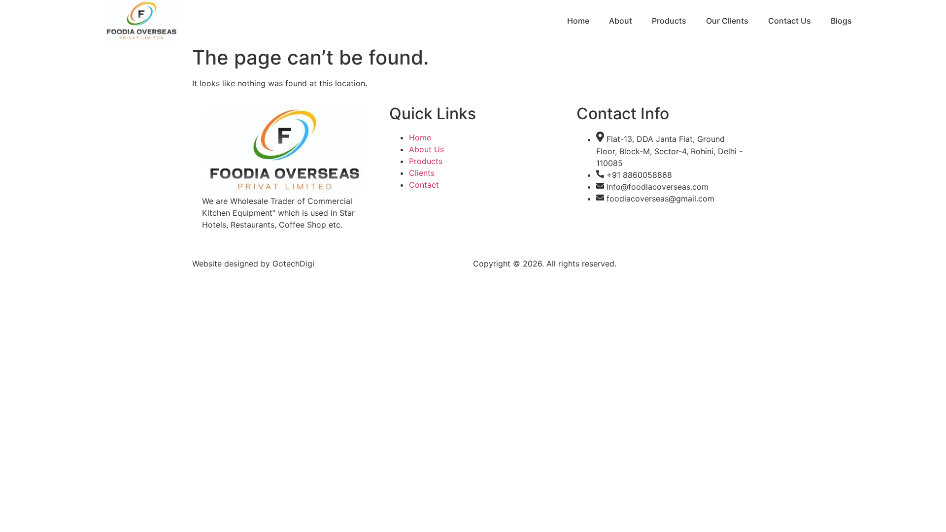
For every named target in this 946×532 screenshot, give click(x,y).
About (620, 21)
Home (578, 21)
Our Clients (727, 21)
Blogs (841, 21)
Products (669, 21)
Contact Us (789, 21)
